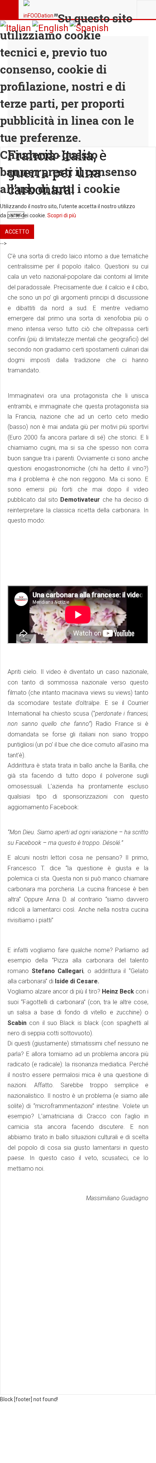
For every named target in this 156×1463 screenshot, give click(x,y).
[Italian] (15, 27)
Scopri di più (61, 215)
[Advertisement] (78, 1286)
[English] (50, 27)
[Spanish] (89, 27)
